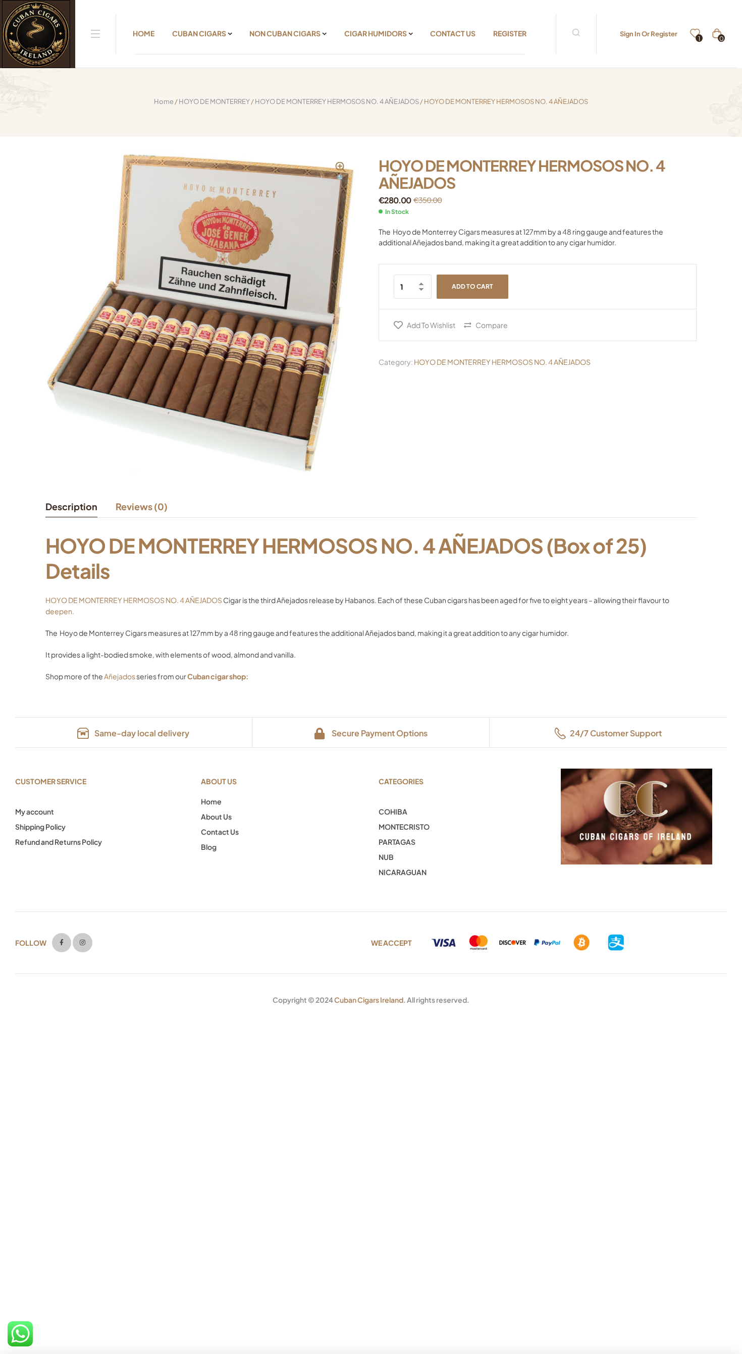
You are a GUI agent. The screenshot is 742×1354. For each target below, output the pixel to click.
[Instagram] (82, 942)
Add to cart (472, 286)
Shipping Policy (40, 826)
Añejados (119, 676)
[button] (340, 172)
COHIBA (393, 811)
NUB (386, 856)
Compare (491, 325)
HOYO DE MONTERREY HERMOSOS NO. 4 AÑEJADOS (337, 101)
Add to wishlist (431, 325)
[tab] (76, 506)
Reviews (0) (142, 506)
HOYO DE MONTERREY (214, 101)
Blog (209, 846)
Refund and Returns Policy (58, 841)
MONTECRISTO (404, 826)
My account (34, 811)
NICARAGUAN (403, 872)
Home (164, 101)
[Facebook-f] (61, 942)
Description (71, 506)
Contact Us (220, 831)
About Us (216, 816)
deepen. (59, 611)
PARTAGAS (397, 841)
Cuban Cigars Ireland (368, 999)
